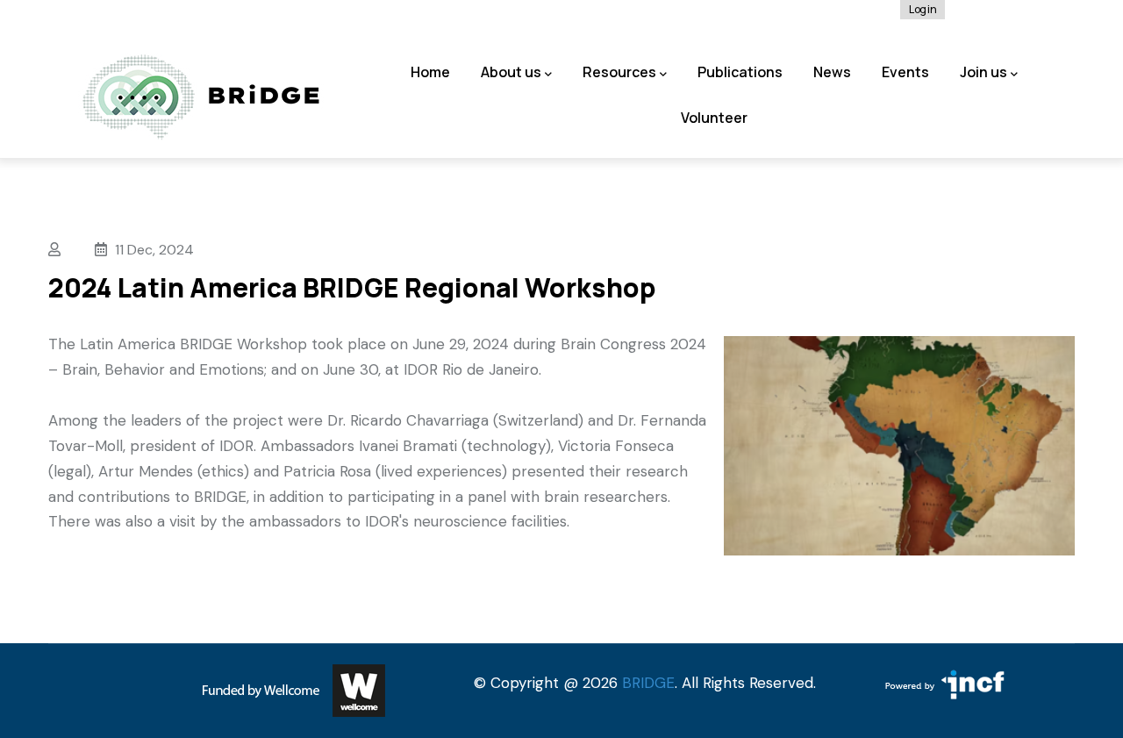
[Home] (201, 97)
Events (905, 72)
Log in (922, 9)
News (832, 72)
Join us (983, 72)
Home (430, 72)
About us (511, 72)
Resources (619, 72)
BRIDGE (648, 682)
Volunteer (714, 117)
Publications (740, 72)
